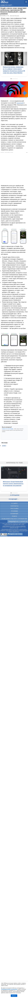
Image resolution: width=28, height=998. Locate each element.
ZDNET (4, 445)
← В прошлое (14, 495)
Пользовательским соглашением (9, 989)
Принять (14, 995)
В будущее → (14, 499)
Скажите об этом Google (7, 428)
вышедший (20, 103)
